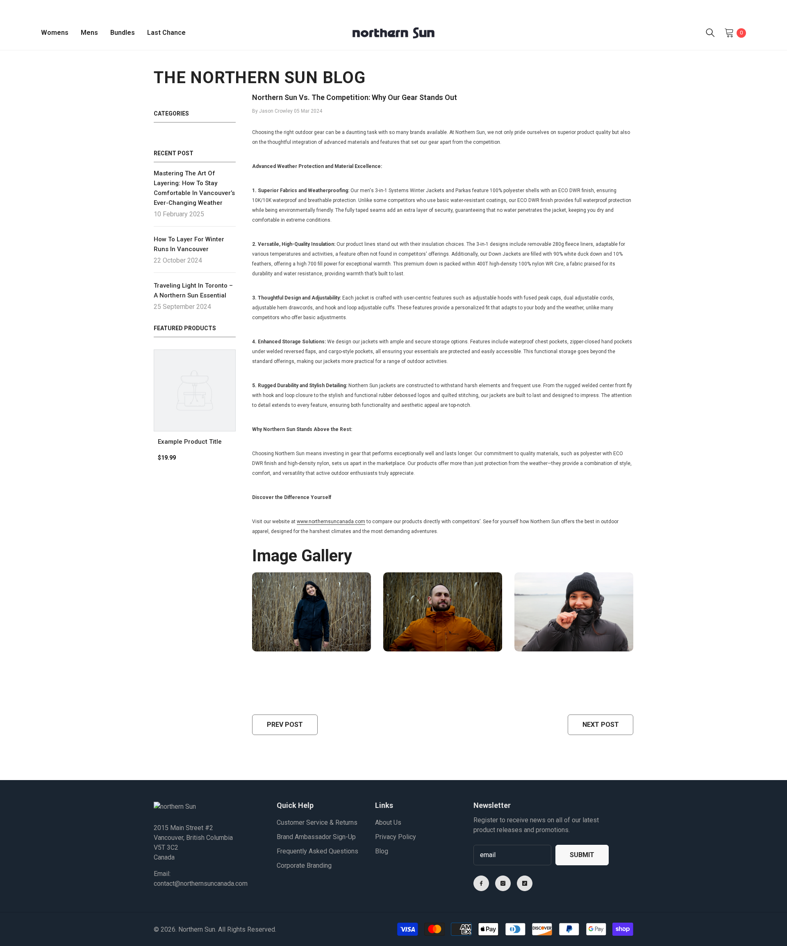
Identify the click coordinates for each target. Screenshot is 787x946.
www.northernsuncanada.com (331, 521)
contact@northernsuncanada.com (201, 883)
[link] (195, 442)
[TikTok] (524, 883)
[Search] (710, 32)
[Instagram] (503, 883)
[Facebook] (481, 883)
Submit (582, 855)
